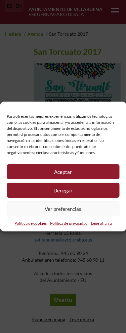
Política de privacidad (69, 223)
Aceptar (63, 172)
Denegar (63, 190)
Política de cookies (30, 223)
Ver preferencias (63, 209)
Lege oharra (101, 223)
